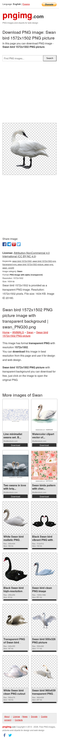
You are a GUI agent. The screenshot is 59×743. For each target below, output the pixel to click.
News (25, 716)
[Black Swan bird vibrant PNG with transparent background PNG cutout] (44, 518)
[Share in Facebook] (4, 244)
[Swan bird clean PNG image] (44, 569)
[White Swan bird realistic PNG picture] (15, 518)
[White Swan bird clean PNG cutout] (15, 671)
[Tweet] (19, 244)
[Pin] (14, 244)
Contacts (19, 719)
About (7, 716)
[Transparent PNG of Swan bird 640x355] (15, 620)
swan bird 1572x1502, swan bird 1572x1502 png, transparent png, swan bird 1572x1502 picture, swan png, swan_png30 (29, 264)
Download (15, 445)
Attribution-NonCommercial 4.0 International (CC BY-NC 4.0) (26, 254)
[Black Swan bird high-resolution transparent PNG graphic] (15, 569)
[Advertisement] (29, 93)
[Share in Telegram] (9, 244)
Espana (26, 4)
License (16, 716)
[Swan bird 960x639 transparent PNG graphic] (44, 672)
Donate (34, 716)
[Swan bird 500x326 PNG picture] (44, 620)
